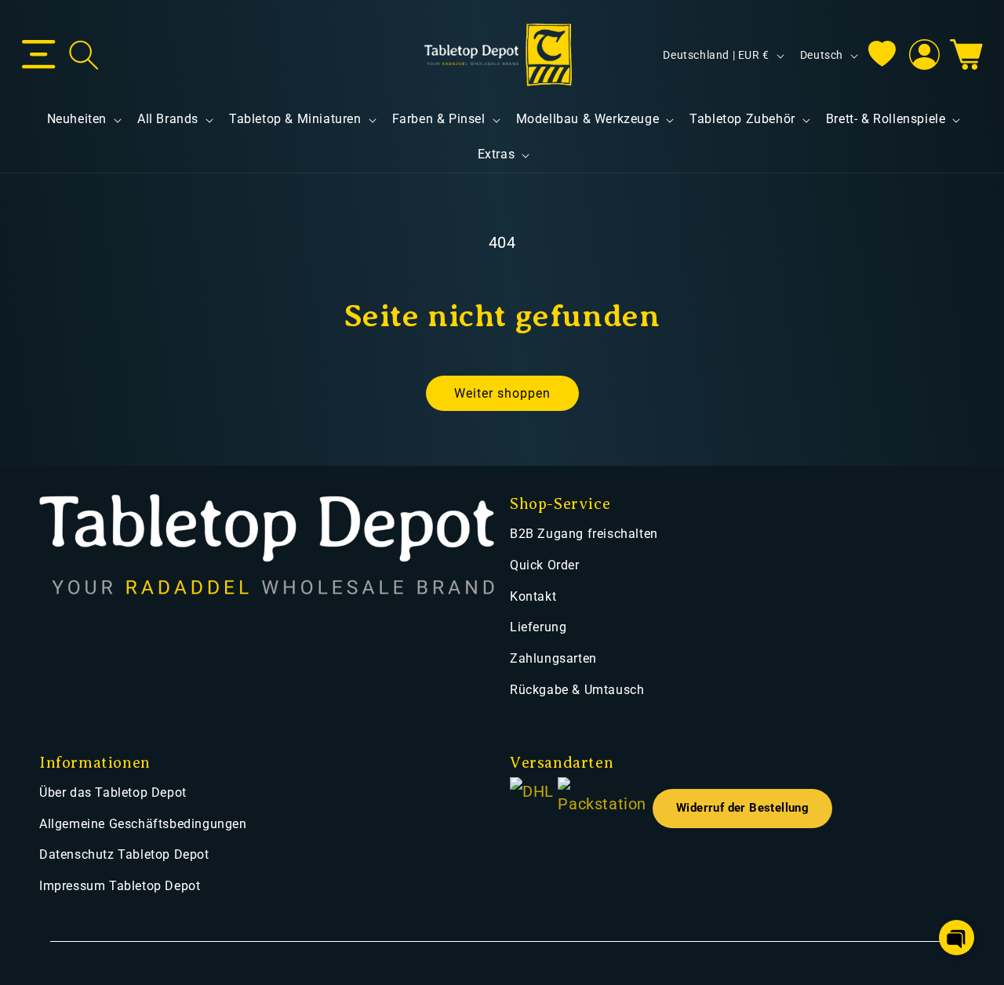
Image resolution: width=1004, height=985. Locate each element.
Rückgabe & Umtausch (577, 689)
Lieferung (538, 627)
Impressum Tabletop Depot (119, 885)
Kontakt (533, 596)
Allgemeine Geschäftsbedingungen (143, 823)
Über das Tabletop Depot (113, 792)
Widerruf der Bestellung (742, 808)
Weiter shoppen (502, 393)
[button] (39, 55)
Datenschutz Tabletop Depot (124, 854)
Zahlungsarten (553, 658)
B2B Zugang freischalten (584, 533)
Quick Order (545, 565)
